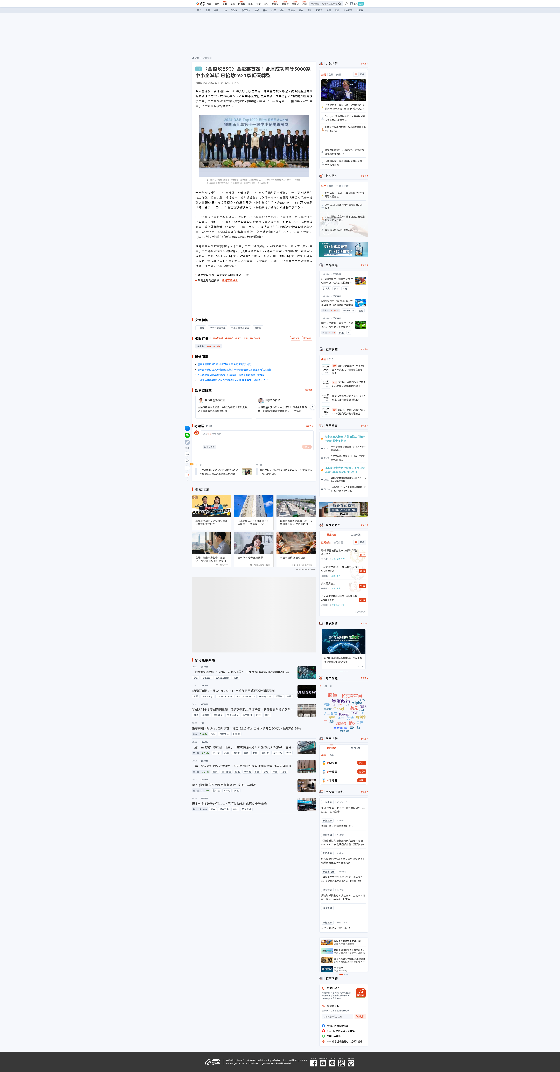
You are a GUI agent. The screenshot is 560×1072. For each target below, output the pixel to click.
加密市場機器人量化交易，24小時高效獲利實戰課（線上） (348, 397)
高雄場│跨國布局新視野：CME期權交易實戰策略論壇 (349, 411)
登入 (356, 3)
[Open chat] (187, 475)
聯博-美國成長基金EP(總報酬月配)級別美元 (339, 552)
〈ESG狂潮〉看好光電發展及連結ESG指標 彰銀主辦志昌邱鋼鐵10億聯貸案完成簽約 (218, 471)
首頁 (209, 4)
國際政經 (337, 274)
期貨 (282, 10)
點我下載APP (230, 280)
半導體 (333, 780)
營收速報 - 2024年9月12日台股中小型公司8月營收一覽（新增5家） (286, 471)
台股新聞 (207, 58)
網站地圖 (293, 1060)
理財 (309, 10)
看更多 (308, 390)
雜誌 (337, 10)
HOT (334, 366)
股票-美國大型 (338, 559)
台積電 (333, 771)
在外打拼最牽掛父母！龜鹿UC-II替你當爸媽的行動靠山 (210, 559)
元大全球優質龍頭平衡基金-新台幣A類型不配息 (339, 598)
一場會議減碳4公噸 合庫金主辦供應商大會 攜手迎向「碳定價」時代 (232, 380)
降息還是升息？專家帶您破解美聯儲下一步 (223, 275)
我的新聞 (347, 10)
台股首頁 (295, 338)
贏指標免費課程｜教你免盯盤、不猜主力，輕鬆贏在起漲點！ (349, 369)
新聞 (217, 4)
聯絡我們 (276, 1060)
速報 (256, 10)
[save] (187, 468)
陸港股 (241, 4)
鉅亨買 (285, 4)
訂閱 (304, 4)
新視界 (319, 10)
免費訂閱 (360, 1016)
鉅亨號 (295, 4)
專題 (329, 10)
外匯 (258, 4)
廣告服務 (251, 1060)
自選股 (359, 10)
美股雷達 (337, 296)
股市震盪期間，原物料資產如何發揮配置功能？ (211, 522)
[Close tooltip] (211, 474)
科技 (225, 10)
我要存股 (307, 338)
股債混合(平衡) (338, 604)
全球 (266, 4)
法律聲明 (303, 1060)
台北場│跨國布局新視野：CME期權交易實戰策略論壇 (349, 383)
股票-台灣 (336, 575)
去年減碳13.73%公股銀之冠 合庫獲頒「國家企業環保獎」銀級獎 (230, 374)
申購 (362, 571)
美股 (232, 4)
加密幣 (275, 4)
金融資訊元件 (263, 1060)
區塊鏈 (291, 10)
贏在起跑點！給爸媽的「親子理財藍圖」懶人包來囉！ (237, 338)
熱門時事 (246, 10)
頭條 (199, 10)
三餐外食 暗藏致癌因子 (250, 557)
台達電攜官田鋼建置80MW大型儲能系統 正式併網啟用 (296, 522)
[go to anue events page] (346, 3)
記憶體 (333, 763)
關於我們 (230, 1060)
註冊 (361, 3)
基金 (250, 4)
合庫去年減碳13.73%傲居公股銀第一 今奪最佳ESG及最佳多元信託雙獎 (234, 369)
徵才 (284, 1060)
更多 (362, 74)
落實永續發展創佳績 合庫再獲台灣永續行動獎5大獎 (224, 364)
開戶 (362, 554)
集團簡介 (240, 1060)
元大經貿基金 (328, 583)
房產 (301, 10)
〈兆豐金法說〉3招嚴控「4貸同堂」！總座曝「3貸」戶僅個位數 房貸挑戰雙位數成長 (253, 522)
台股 (225, 4)
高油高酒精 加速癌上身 (293, 557)
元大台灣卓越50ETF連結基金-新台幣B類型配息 (339, 568)
